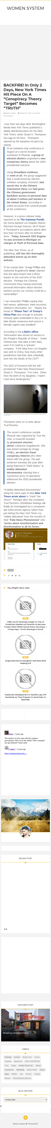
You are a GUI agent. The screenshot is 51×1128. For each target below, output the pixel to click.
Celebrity (8, 1061)
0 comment (9, 116)
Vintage (37, 1074)
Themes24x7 (33, 1124)
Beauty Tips (27, 1057)
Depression (18, 1061)
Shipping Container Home (15, 1033)
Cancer (37, 1057)
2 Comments (36, 113)
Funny (13, 1065)
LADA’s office (30, 331)
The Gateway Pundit (32, 219)
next (6, 929)
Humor (38, 1065)
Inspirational (9, 1070)
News (11, 570)
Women (7, 1078)
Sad (21, 1074)
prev (4, 929)
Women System (25, 8)
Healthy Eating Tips (26, 1065)
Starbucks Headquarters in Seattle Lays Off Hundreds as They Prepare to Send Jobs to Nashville (25, 697)
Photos (14, 1074)
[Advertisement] (25, 53)
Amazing (8, 1057)
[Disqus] (25, 761)
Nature (42, 1070)
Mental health (32, 1070)
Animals (17, 1057)
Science (28, 1074)
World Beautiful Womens (22, 1078)
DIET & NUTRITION (32, 1061)
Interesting (20, 1070)
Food (6, 1065)
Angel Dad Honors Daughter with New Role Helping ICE (25, 662)
